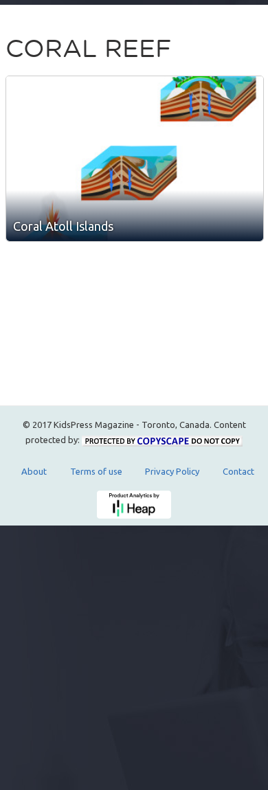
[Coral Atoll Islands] (134, 159)
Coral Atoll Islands (63, 226)
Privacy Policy (172, 471)
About (34, 471)
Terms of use (96, 471)
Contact (238, 471)
